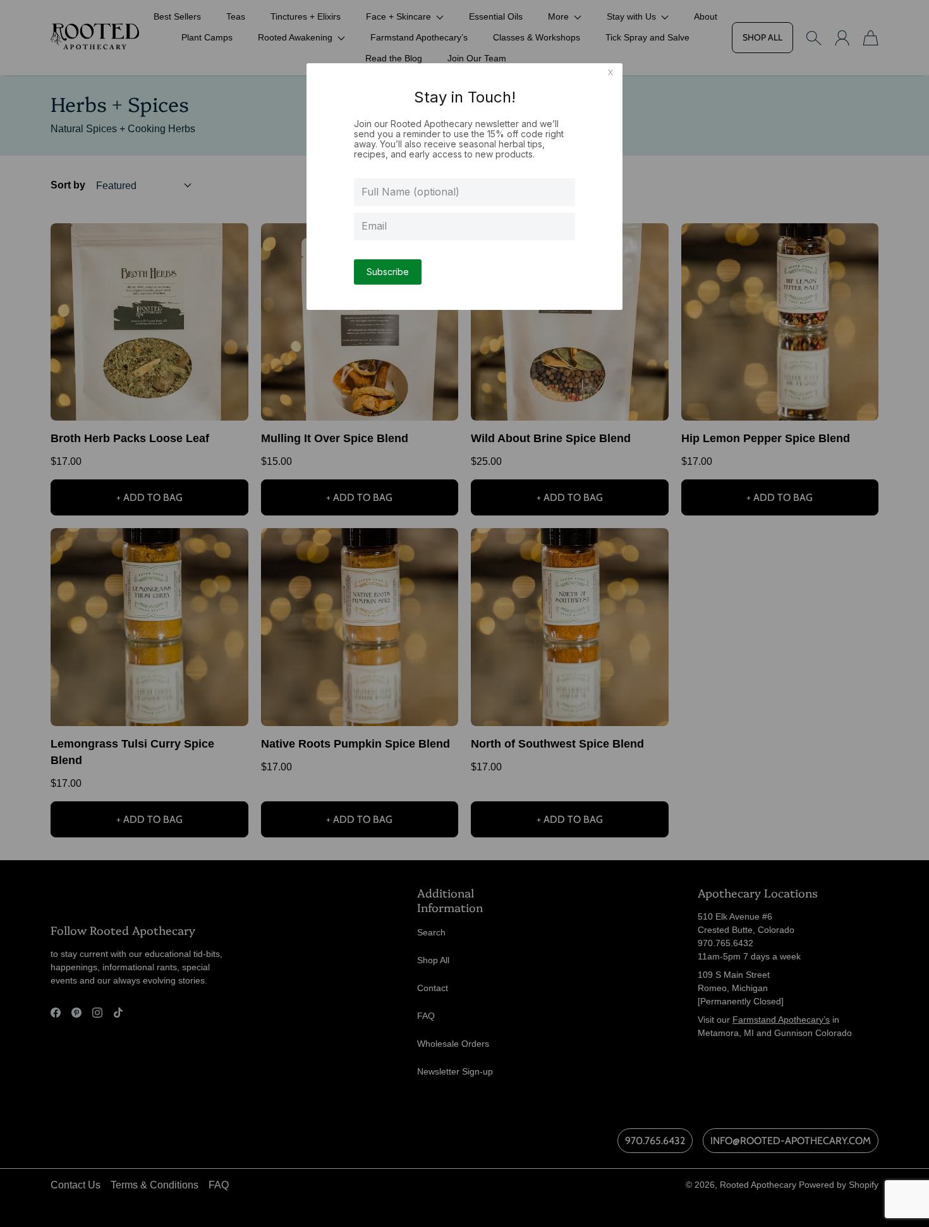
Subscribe (388, 271)
